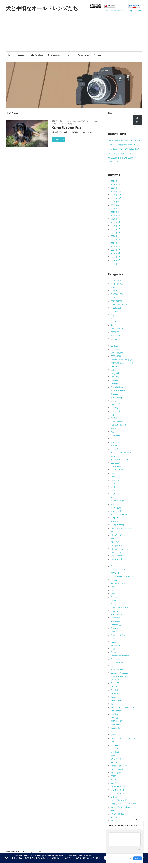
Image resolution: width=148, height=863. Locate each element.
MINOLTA (114, 517)
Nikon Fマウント (118, 535)
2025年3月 (116, 222)
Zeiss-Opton (116, 772)
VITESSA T (115, 748)
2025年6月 (116, 211)
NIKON (113, 531)
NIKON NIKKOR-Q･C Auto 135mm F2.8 (124, 140)
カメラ (114, 783)
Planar (113, 604)
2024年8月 (116, 246)
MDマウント (116, 511)
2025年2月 (116, 225)
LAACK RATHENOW (119, 469)
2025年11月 (116, 194)
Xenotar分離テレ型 (119, 765)
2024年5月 (116, 256)
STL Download (37, 54)
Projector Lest (117, 628)
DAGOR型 (115, 366)
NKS (112, 538)
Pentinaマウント (118, 583)
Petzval (114, 597)
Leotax (114, 476)
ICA (112, 431)
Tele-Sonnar (116, 710)
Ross (113, 665)
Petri (113, 586)
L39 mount (115, 462)
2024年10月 (116, 239)
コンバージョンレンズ (121, 786)
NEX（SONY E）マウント (121, 528)
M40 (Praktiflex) (117, 500)
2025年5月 (116, 215)
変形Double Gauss (118, 814)
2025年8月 (116, 205)
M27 (113, 493)
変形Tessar (115, 817)
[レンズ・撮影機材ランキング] (109, 7)
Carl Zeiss (115, 349)
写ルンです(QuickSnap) (120, 807)
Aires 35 (114, 290)
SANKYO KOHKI (117, 669)
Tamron (114, 696)
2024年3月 (116, 263)
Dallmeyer (115, 369)
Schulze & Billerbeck (119, 676)
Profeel (69, 54)
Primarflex (115, 617)
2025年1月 (116, 229)
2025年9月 (116, 201)
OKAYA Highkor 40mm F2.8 (119, 153)
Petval (113, 593)
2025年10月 (116, 198)
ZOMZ (113, 776)
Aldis (113, 297)
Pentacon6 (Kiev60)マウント (123, 576)
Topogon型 (115, 727)
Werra (113, 755)
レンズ (114, 796)
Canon (68, 121)
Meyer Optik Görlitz (119, 514)
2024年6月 (116, 253)
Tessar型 (114, 717)
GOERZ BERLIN (117, 421)
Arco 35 (114, 318)
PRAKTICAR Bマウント (120, 607)
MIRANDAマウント (119, 524)
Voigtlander (115, 752)
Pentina (114, 579)
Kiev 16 (114, 438)
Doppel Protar (117, 380)
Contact (97, 54)
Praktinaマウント (118, 614)
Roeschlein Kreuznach (120, 655)
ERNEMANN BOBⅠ (119, 390)
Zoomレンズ (116, 779)
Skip (130, 858)
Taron (113, 703)
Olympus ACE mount (119, 548)
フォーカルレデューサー (122, 793)
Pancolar (114, 566)
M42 (113, 504)
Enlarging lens (117, 387)
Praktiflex (115, 610)
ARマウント (116, 321)
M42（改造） (117, 507)
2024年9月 (116, 243)
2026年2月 (116, 184)
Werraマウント (117, 758)
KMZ (113, 442)
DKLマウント (116, 376)
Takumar (114, 693)
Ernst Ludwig (116, 397)
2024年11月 (116, 236)
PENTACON (115, 573)
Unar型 (114, 734)
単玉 (113, 810)
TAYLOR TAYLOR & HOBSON (122, 707)
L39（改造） (116, 466)
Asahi (113, 325)
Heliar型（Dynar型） (120, 425)
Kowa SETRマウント (119, 459)
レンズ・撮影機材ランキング (114, 10)
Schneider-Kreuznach (120, 672)
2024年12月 (116, 232)
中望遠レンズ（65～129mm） (124, 803)
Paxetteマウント (118, 569)
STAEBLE (114, 686)
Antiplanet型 (116, 307)
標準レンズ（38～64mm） (63, 123)
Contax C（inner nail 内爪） (122, 359)
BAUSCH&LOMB (117, 328)
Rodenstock (116, 652)
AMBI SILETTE (116, 301)
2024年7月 (116, 249)
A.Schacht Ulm (117, 283)
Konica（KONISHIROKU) (121, 452)
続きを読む (58, 139)
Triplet (113, 731)
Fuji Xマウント (117, 418)
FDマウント (116, 407)
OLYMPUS (115, 542)
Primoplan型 (116, 624)
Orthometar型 (117, 555)
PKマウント (116, 600)
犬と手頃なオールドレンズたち (42, 8)
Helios (113, 428)
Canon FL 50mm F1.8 (66, 127)
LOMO (113, 483)
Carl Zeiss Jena (117, 352)
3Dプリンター (117, 280)
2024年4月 (116, 260)
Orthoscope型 (116, 559)
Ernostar (114, 394)
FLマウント (86, 121)
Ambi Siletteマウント (120, 304)
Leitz (113, 473)
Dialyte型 (115, 373)
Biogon (114, 338)
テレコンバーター (119, 789)
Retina (113, 641)
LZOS (113, 490)
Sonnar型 (115, 683)
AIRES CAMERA (117, 294)
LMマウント (116, 480)
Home (10, 54)
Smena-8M (115, 679)
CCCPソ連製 (116, 356)
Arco (113, 314)
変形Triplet (115, 820)
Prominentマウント (119, 635)
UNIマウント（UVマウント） (123, 738)
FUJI (112, 414)
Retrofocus (115, 645)
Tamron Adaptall (118, 700)
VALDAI (114, 741)
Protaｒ (114, 638)
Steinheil (114, 690)
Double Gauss (76, 121)
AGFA (113, 287)
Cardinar (114, 345)
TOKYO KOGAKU (117, 721)
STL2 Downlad (54, 54)
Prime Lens (95, 121)
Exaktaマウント (117, 404)
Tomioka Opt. (116, 724)
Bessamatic (116, 335)
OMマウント (116, 552)
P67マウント (116, 562)
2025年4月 (116, 218)
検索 (110, 113)
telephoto (115, 714)
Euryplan (114, 400)
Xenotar (114, 762)
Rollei (113, 659)
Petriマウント (117, 590)
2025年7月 (116, 208)
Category (21, 54)
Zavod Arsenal (117, 769)
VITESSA (114, 745)
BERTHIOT (115, 332)
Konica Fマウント (118, 449)
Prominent (115, 631)
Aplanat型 (115, 311)
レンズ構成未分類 (119, 800)
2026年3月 (116, 180)
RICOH (113, 648)
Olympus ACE (116, 545)
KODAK (114, 445)
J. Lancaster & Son (118, 435)
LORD (113, 486)
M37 (113, 497)
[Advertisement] (74, 30)
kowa (113, 456)
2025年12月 (116, 191)
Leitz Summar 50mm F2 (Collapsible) (123, 149)
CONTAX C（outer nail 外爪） (123, 363)
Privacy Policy (83, 54)
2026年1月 (116, 187)
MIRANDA (115, 521)
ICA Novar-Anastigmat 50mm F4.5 (122, 144)
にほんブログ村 (135, 10)
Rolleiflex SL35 (117, 662)
